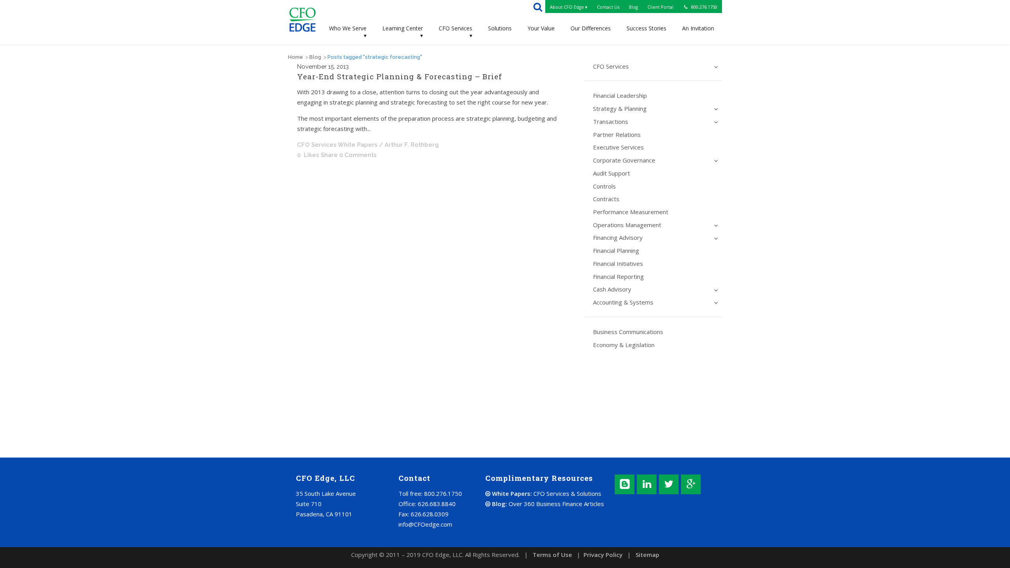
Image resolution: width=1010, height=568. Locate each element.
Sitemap (647, 555)
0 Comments (358, 155)
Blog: (547, 504)
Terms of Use (552, 555)
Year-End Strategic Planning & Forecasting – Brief (399, 76)
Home (295, 57)
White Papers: (545, 493)
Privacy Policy (603, 555)
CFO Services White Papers (337, 144)
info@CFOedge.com (425, 524)
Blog (315, 57)
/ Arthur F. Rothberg (409, 144)
